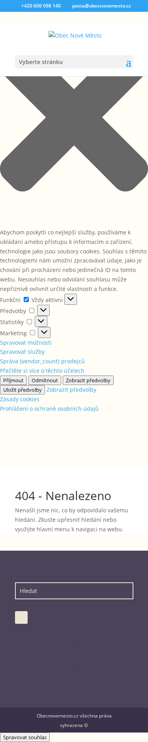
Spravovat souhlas (25, 737)
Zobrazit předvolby (88, 380)
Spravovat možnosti (26, 342)
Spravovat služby (22, 351)
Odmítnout (45, 380)
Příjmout (13, 380)
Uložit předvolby (22, 389)
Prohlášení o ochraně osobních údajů (49, 408)
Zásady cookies (19, 399)
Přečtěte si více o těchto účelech (42, 370)
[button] (74, 118)
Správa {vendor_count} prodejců (42, 361)
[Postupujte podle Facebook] (21, 617)
